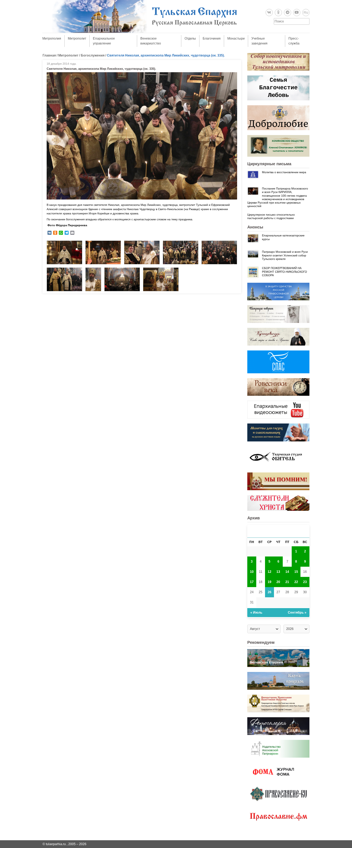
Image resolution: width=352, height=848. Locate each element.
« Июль (256, 612)
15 (296, 571)
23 (305, 582)
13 (278, 571)
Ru (306, 12)
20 (278, 582)
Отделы (190, 38)
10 (252, 571)
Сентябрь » (297, 612)
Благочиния (212, 38)
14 (287, 571)
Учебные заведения (259, 41)
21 (287, 582)
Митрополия (51, 38)
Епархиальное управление (104, 41)
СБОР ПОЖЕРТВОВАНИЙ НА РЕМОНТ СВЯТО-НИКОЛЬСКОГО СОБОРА (284, 271)
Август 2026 (278, 531)
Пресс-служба (293, 41)
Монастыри (236, 38)
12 (269, 571)
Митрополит (77, 38)
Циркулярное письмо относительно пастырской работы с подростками (271, 216)
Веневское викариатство (150, 41)
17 (252, 582)
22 (296, 582)
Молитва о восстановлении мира (284, 172)
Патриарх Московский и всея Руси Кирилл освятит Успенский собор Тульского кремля (285, 255)
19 (269, 582)
